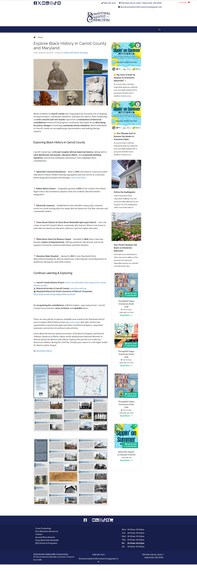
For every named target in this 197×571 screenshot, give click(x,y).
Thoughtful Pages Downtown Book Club (126, 304)
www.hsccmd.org (78, 288)
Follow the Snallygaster (124, 192)
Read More (125, 315)
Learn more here (78, 177)
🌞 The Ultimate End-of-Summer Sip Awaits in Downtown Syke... (125, 136)
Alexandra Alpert (44, 351)
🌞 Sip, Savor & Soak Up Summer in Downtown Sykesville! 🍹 (124, 78)
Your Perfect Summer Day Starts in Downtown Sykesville (125, 248)
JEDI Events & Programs (46, 543)
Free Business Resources (46, 531)
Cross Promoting (43, 528)
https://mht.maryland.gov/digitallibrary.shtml (54, 294)
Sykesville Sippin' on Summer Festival (126, 453)
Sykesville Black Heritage (76, 53)
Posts (40, 37)
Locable (39, 560)
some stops (75, 322)
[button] (159, 30)
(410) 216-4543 (110, 3)
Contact (38, 534)
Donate (183, 2)
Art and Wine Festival (45, 537)
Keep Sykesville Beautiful (47, 540)
